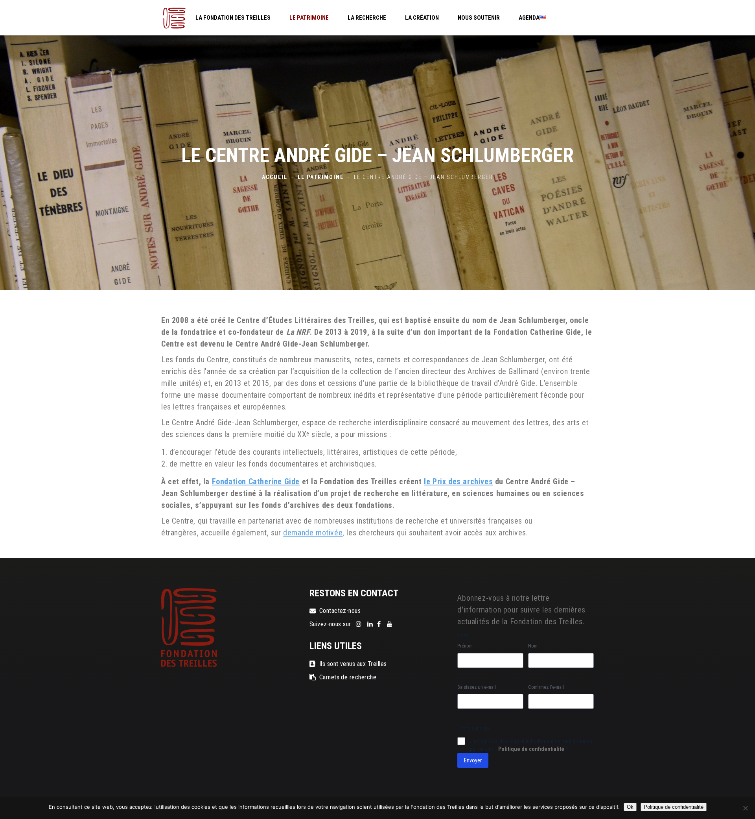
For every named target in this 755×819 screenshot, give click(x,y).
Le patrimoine (321, 177)
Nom (533, 646)
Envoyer (473, 760)
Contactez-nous (340, 610)
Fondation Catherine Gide (256, 481)
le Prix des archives (458, 481)
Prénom (465, 646)
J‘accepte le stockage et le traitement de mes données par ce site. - (531, 745)
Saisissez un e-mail (476, 687)
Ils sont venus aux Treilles (353, 664)
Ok (630, 807)
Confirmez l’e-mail (546, 687)
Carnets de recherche (348, 677)
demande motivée (313, 532)
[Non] (745, 808)
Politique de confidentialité (531, 749)
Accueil (274, 177)
